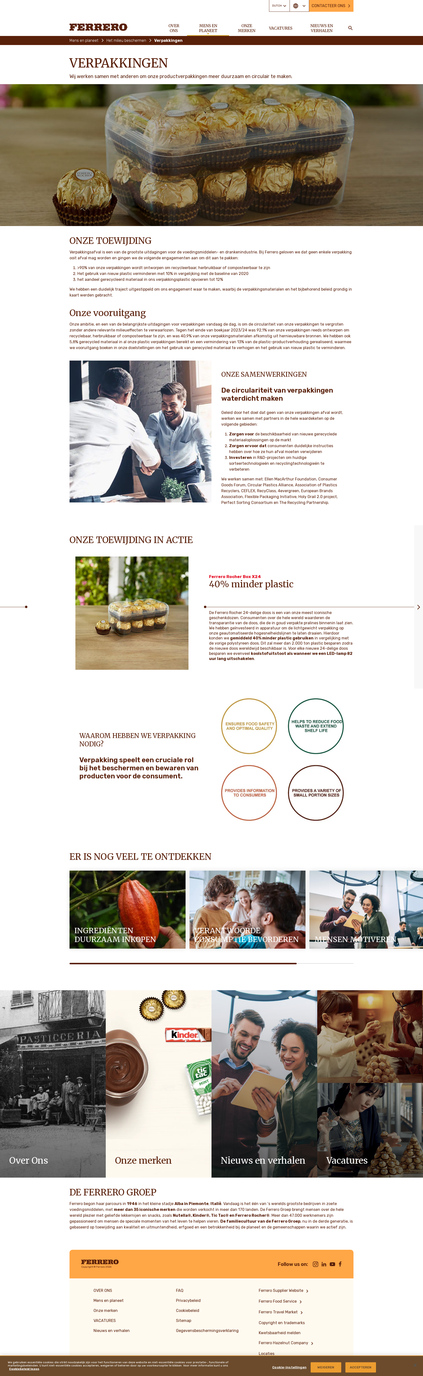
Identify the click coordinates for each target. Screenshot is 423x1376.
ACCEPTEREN (360, 1367)
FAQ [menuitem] (179, 1290)
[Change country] (299, 6)
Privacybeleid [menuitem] (188, 1300)
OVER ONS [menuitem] (173, 28)
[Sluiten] (415, 1365)
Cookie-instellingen (289, 1367)
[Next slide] (418, 607)
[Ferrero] (99, 27)
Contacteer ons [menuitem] (328, 5)
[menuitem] (284, 1291)
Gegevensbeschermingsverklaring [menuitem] (207, 1330)
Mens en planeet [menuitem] (208, 28)
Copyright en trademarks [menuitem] (282, 1322)
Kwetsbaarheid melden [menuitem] (280, 1333)
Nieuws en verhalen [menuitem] (321, 28)
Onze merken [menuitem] (246, 28)
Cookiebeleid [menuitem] (187, 1310)
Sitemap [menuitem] (183, 1320)
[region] (211, 1365)
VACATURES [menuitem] (280, 28)
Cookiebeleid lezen (24, 1369)
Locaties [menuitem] (266, 1353)
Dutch (277, 5)
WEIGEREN (325, 1367)
